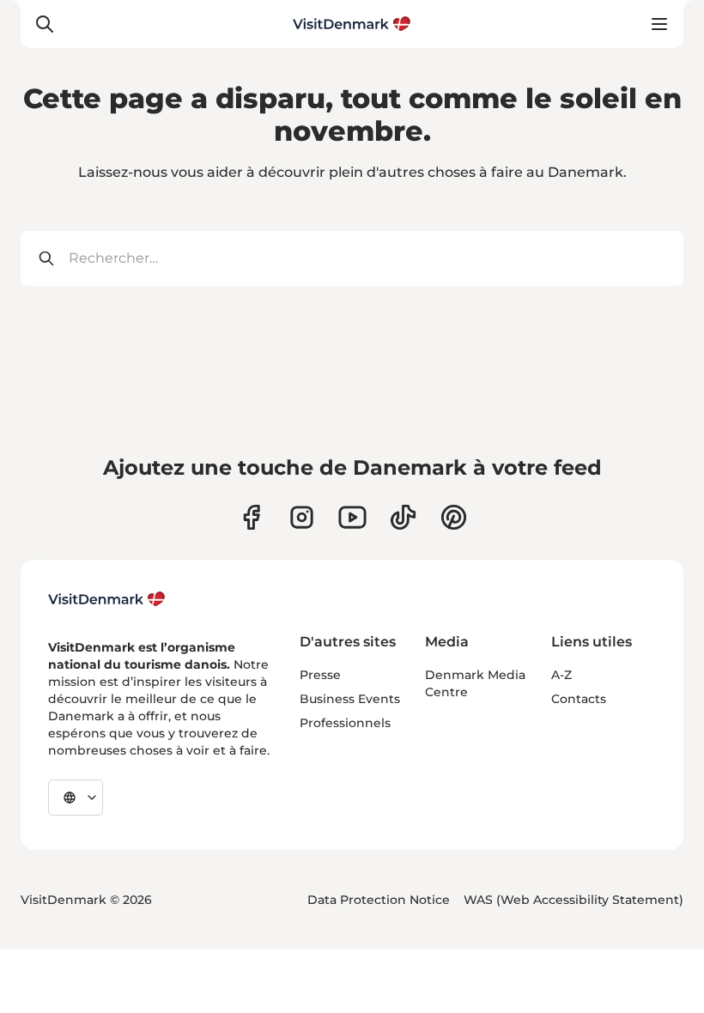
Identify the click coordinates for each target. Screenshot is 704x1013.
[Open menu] (659, 24)
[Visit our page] (302, 517)
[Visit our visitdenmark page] (352, 517)
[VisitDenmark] (107, 599)
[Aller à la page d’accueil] (351, 24)
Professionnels (345, 723)
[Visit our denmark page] (251, 517)
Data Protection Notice (378, 899)
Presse (320, 674)
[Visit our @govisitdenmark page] (403, 517)
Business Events (350, 699)
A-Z (561, 674)
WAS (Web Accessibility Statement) (573, 899)
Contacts (578, 699)
